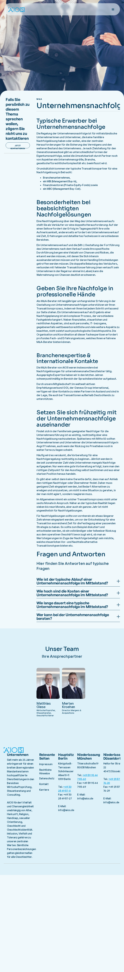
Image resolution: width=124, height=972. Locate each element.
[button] (113, 9)
